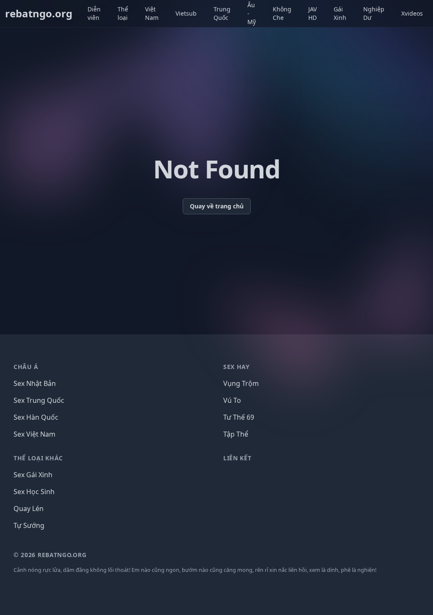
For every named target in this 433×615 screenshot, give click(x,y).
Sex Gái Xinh (33, 474)
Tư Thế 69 (238, 417)
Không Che (282, 13)
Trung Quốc (222, 13)
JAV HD (312, 13)
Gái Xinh (340, 13)
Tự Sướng (29, 525)
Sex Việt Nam (34, 434)
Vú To (232, 400)
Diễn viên (94, 13)
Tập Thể (235, 434)
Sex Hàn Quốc (36, 417)
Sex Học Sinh (34, 491)
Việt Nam (152, 13)
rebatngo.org (38, 13)
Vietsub (186, 13)
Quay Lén (29, 508)
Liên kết (237, 458)
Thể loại (123, 13)
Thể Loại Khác (38, 458)
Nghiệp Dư (373, 13)
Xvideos (412, 13)
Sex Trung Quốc (39, 400)
